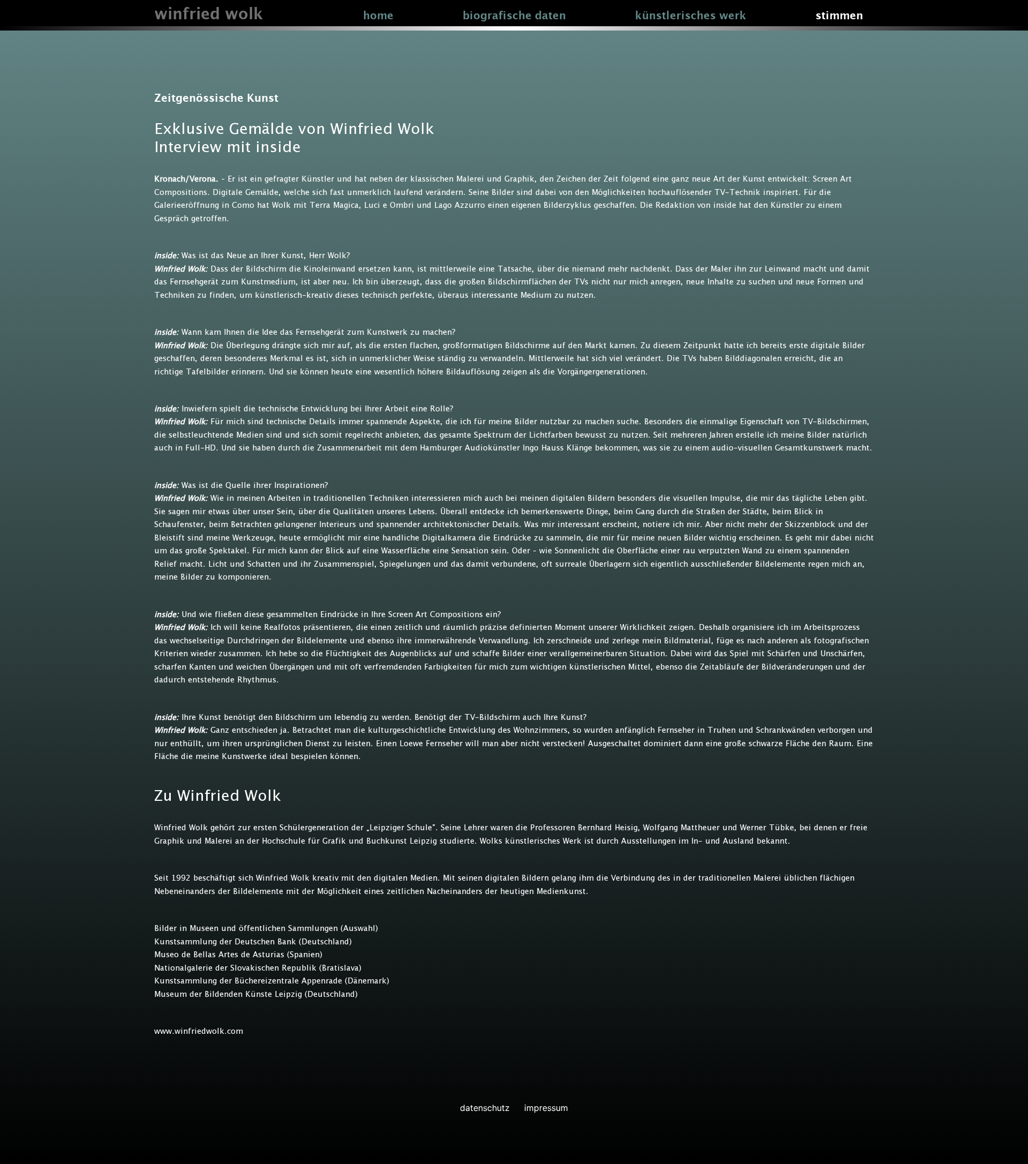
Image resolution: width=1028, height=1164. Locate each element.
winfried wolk (208, 14)
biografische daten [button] (514, 16)
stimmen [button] (839, 16)
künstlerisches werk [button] (690, 16)
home (378, 16)
